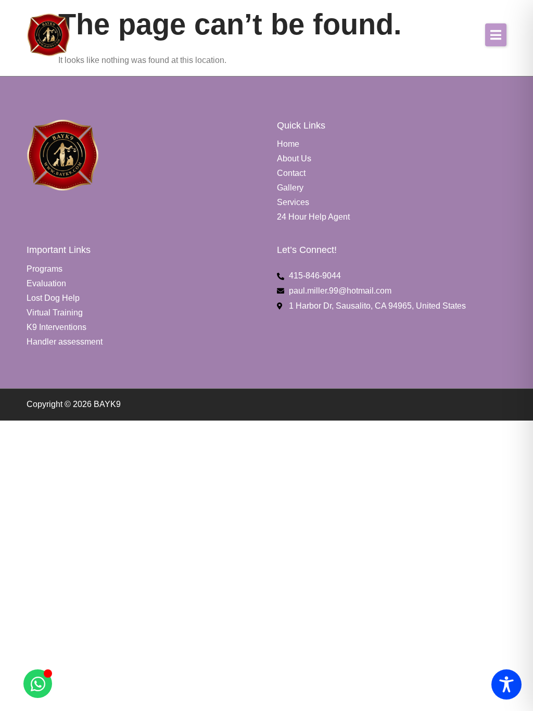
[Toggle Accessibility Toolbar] (506, 684)
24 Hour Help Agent (313, 216)
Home (288, 143)
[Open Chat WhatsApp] (37, 683)
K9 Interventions (56, 327)
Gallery (290, 187)
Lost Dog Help (53, 298)
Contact (291, 173)
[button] (495, 34)
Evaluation (46, 283)
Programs (44, 268)
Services (293, 202)
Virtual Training (55, 312)
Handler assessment (65, 341)
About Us (294, 158)
